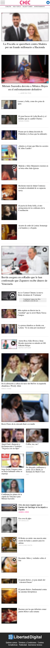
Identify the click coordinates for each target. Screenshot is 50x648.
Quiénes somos (11, 642)
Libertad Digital (25, 637)
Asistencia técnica (35, 645)
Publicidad (23, 645)
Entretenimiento (39, 6)
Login (48, 2)
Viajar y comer (27, 6)
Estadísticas (13, 645)
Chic (25, 3)
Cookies (41, 642)
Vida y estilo (17, 6)
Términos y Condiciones (27, 642)
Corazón (8, 6)
